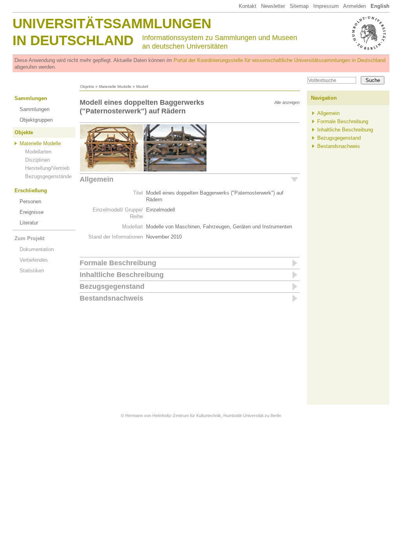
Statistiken (32, 270)
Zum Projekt (29, 238)
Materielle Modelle (115, 86)
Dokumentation (37, 249)
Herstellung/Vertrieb (47, 168)
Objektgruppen (36, 120)
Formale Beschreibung (118, 263)
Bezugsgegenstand (112, 286)
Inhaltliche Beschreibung (122, 275)
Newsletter (273, 6)
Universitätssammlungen (112, 23)
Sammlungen (31, 98)
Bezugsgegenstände (48, 176)
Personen (30, 201)
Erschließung (31, 190)
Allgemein (96, 179)
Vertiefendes (34, 260)
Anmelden (354, 6)
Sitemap (299, 6)
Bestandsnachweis (111, 298)
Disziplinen (37, 160)
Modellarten (38, 152)
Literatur (29, 223)
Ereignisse (32, 212)
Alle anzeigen (287, 102)
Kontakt (247, 6)
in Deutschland (73, 40)
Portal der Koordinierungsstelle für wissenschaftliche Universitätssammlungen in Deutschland (280, 60)
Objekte (87, 86)
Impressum (326, 6)
